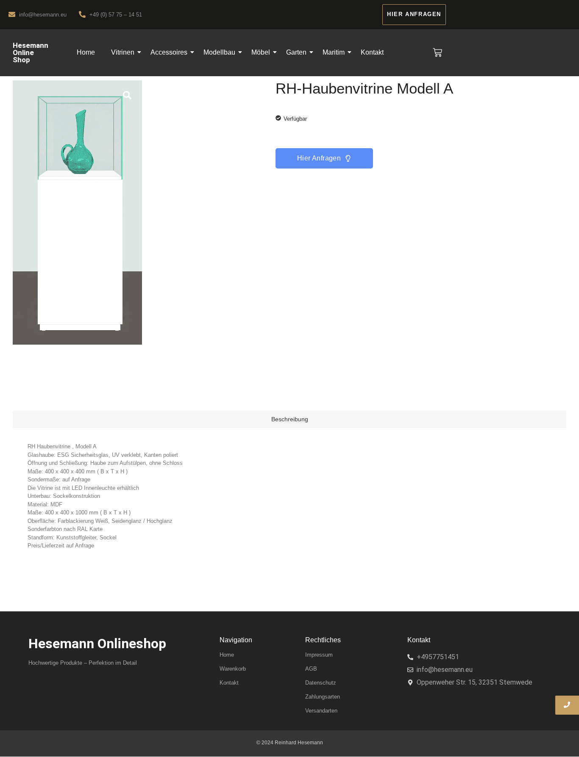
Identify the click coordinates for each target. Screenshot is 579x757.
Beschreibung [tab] (289, 419)
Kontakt (372, 52)
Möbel (260, 52)
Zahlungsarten (322, 696)
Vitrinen (122, 52)
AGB (311, 669)
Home (86, 52)
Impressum (319, 655)
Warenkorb (233, 669)
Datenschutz (320, 683)
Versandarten (321, 710)
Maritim (334, 52)
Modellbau (219, 52)
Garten (296, 52)
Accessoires (168, 52)
